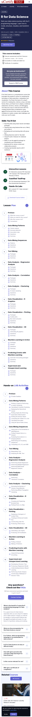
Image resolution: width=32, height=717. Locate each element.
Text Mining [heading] (12, 251)
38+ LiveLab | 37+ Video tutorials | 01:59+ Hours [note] (18, 190)
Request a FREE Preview (16, 83)
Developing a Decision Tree (19, 564)
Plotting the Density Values (18, 416)
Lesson (10, 205)
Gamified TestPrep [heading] (17, 179)
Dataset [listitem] (12, 344)
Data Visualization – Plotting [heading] (19, 312)
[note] (4, 35)
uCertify (12, 6)
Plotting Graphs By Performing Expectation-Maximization (19, 413)
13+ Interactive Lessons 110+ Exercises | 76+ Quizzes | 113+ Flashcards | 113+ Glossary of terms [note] (19, 173)
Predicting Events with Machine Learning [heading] (17, 354)
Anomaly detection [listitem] (15, 230)
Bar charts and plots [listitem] (15, 318)
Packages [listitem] (13, 254)
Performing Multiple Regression (20, 464)
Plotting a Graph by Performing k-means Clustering (19, 404)
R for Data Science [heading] (14, 17)
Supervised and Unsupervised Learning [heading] (17, 367)
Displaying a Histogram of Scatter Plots (18, 515)
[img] (16, 690)
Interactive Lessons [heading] (17, 169)
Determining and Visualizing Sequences (19, 441)
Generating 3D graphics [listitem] (16, 331)
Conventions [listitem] (13, 221)
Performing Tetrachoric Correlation (17, 478)
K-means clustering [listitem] (15, 291)
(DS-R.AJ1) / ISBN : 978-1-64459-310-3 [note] (14, 32)
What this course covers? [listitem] (17, 215)
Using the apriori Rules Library (19, 422)
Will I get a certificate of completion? (11, 668)
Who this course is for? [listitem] (16, 219)
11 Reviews (11, 40)
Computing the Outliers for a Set (20, 418)
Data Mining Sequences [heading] (17, 240)
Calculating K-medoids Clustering (20, 407)
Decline (6, 714)
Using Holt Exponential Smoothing (17, 554)
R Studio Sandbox (16, 396)
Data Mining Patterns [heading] (16, 226)
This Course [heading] (11, 91)
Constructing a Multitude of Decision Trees (18, 574)
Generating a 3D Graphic (18, 530)
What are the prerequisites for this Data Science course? (13, 629)
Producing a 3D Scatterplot (18, 532)
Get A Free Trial (7, 44)
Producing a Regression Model (19, 566)
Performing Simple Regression (19, 462)
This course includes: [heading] (11, 54)
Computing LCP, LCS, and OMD (19, 444)
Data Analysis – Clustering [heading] (18, 286)
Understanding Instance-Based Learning (19, 569)
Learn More (13, 710)
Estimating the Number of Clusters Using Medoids (18, 487)
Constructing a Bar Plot (17, 521)
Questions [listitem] (13, 234)
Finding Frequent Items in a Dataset (18, 434)
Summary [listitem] (13, 236)
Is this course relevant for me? (13, 661)
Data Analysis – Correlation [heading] (19, 275)
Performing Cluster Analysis (19, 571)
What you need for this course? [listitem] (19, 217)
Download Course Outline (17, 197)
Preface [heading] (11, 213)
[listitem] (22, 7)
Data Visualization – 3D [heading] (17, 327)
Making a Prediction (16, 543)
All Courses (16, 678)
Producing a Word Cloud (18, 523)
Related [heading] (10, 675)
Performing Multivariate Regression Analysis (17, 467)
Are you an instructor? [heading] (16, 71)
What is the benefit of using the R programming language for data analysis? (14, 607)
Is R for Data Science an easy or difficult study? (14, 645)
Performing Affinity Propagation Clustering (19, 491)
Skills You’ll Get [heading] (9, 121)
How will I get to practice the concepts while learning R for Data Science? (13, 653)
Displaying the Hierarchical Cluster (18, 410)
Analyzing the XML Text (17, 453)
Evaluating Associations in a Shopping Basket (18, 437)
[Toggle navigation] (29, 1)
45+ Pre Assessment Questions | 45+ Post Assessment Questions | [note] (19, 182)
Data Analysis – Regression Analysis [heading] (19, 263)
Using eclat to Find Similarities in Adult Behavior (20, 430)
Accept (13, 714)
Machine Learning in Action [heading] (19, 340)
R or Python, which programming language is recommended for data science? (14, 637)
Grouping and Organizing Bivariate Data (18, 502)
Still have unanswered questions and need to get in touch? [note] (16, 592)
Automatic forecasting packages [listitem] (19, 357)
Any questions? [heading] (16, 586)
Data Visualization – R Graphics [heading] (16, 300)
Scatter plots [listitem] (13, 317)
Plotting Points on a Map (18, 505)
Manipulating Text (16, 451)
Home (5, 6)
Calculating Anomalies (17, 420)
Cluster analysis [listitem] (14, 228)
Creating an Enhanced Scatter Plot (19, 518)
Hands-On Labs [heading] (15, 186)
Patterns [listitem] (12, 243)
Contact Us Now (16, 597)
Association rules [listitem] (15, 232)
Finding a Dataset (16, 542)
